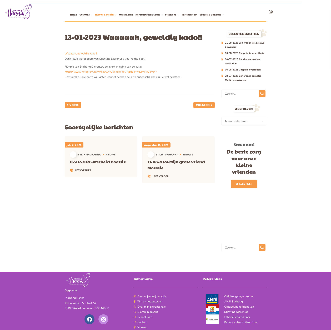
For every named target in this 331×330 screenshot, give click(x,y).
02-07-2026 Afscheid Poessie (98, 162)
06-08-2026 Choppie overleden (243, 69)
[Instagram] (103, 319)
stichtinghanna (89, 154)
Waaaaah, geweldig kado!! (81, 53)
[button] (270, 11)
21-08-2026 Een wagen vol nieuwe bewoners (244, 45)
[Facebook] (89, 319)
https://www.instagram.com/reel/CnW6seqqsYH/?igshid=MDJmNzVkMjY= (111, 72)
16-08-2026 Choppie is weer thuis (244, 53)
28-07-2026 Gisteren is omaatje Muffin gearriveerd (243, 78)
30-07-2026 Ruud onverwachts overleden (242, 61)
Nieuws (111, 154)
